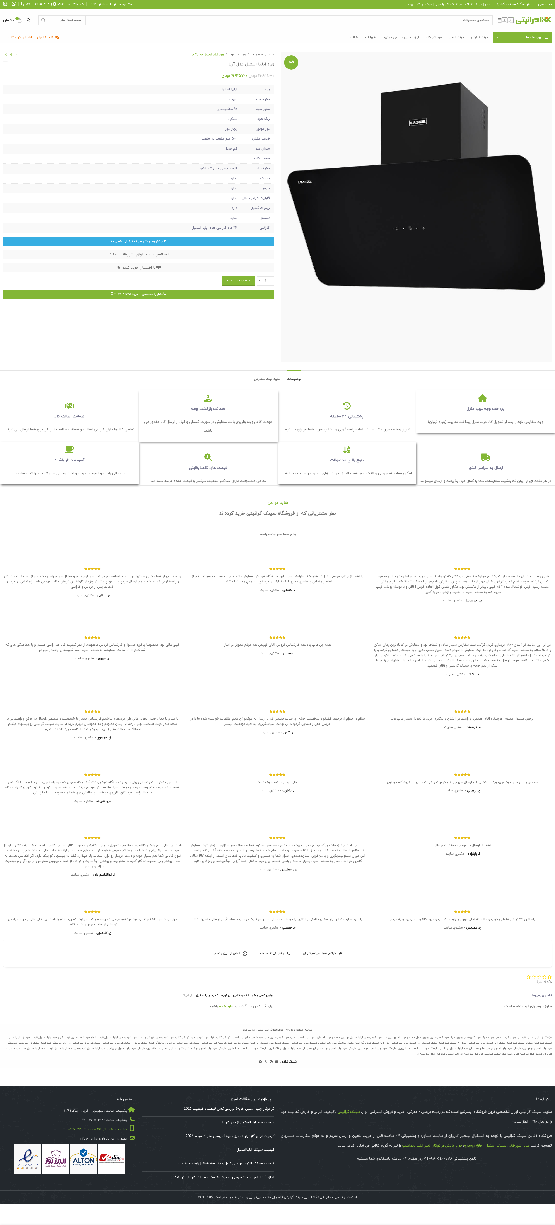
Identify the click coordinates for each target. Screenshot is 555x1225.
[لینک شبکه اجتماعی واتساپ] (265, 1062)
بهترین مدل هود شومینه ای (413, 1037)
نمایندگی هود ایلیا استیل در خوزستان (501, 1048)
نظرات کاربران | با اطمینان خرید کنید (31, 38)
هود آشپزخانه (519, 1145)
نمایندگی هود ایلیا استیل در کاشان (248, 1048)
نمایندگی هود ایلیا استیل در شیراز (378, 1048)
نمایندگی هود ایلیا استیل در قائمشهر (291, 1048)
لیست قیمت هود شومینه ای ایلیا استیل (265, 1043)
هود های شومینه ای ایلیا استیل (465, 1054)
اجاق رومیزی (473, 1145)
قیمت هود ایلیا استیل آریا (510, 1043)
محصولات (257, 55)
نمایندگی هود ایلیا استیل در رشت (460, 1048)
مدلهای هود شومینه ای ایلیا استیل (221, 1043)
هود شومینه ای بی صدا (520, 1054)
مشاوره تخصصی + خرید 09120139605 (138, 294)
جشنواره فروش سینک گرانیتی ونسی (139, 241)
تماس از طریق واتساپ (226, 953)
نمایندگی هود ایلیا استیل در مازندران (168, 1048)
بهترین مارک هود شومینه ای (447, 1037)
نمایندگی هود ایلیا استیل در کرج (209, 1048)
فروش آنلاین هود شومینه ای (172, 1037)
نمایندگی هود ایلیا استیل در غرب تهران (335, 1048)
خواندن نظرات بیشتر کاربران (319, 953)
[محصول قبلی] (16, 54)
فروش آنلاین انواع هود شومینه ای (210, 1037)
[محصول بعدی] (6, 54)
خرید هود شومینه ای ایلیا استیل (250, 1037)
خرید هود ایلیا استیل (309, 1037)
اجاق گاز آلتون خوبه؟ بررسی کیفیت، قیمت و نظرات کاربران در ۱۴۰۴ (224, 1177)
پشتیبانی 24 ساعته (272, 953)
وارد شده (226, 1006)
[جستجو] (43, 20)
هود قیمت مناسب (495, 1054)
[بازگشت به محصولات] (11, 54)
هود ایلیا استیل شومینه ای (89, 1048)
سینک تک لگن (473, 4)
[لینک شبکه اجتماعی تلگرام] (260, 1062)
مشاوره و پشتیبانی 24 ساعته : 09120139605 (97, 1130)
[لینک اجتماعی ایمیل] (277, 1062)
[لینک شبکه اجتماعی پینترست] (271, 1062)
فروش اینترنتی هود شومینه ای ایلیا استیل (129, 1037)
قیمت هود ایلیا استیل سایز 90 (475, 1043)
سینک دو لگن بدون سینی (417, 4)
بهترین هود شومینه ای (335, 1037)
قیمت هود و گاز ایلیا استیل (363, 1043)
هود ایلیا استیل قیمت (59, 1048)
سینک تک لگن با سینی (448, 4)
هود (243, 55)
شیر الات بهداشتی (416, 1145)
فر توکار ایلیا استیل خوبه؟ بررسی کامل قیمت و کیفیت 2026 (229, 1108)
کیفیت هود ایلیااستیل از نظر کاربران (247, 1122)
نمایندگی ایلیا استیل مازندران (148, 1043)
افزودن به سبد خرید (238, 281)
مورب (232, 55)
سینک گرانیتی (505, 4)
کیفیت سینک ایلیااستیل (255, 1149)
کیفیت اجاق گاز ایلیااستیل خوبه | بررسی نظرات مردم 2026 (230, 1136)
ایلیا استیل (262, 1030)
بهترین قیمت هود (507, 1037)
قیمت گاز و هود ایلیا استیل (54, 1037)
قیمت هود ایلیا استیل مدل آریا (398, 1043)
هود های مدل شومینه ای (431, 1054)
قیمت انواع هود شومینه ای (88, 1037)
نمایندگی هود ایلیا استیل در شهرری (419, 1048)
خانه (271, 55)
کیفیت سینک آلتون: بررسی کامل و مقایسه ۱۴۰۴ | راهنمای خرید (227, 1163)
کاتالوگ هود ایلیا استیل (332, 1043)
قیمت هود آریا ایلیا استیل (22, 1037)
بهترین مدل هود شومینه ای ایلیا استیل (373, 1037)
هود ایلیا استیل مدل (33, 1048)
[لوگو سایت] (524, 20)
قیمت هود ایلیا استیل (539, 1043)
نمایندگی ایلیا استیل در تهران (182, 1043)
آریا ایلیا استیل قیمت (531, 1037)
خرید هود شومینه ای (283, 1037)
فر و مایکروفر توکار (447, 1145)
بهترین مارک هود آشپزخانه (480, 1037)
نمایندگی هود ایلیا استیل (116, 1043)
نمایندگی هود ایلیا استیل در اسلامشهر (40, 1043)
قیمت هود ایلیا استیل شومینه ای (437, 1043)
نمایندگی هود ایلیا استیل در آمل (81, 1043)
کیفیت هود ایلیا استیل (304, 1043)
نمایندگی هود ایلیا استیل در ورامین (127, 1048)
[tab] (294, 377)
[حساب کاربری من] (28, 20)
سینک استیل (496, 1145)
